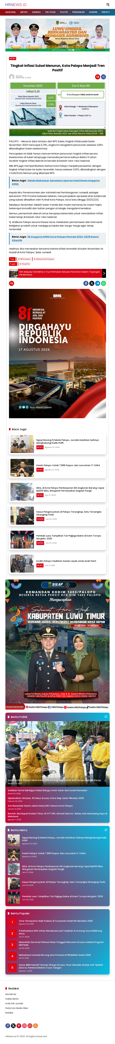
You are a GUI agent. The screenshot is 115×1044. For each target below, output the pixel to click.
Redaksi (19, 76)
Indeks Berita (12, 998)
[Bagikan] (103, 76)
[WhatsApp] (103, 283)
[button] (108, 4)
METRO (12, 58)
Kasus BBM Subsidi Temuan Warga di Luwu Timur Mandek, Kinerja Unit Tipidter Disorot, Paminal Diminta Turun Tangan (61, 966)
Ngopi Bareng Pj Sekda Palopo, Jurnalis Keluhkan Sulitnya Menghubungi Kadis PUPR (67, 442)
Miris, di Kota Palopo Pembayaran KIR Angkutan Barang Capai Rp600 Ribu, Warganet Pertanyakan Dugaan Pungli (70, 489)
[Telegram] (97, 283)
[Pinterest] (18, 1025)
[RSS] (35, 1025)
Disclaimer (10, 994)
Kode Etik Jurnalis (14, 1003)
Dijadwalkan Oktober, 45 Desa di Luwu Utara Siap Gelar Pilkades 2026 (46, 798)
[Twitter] (91, 283)
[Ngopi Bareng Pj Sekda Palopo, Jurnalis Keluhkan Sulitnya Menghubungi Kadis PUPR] (22, 444)
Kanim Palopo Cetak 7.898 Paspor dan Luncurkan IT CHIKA (68, 465)
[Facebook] (85, 283)
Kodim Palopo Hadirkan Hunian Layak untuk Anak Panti (66, 561)
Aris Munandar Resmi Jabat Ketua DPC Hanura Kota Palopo (40, 805)
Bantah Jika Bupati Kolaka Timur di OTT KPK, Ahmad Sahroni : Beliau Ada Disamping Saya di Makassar (57, 815)
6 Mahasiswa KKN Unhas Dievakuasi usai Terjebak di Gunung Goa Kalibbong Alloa (60, 932)
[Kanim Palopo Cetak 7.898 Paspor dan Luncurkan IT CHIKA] (22, 468)
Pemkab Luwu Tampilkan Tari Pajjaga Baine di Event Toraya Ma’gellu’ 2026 (68, 537)
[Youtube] (30, 1025)
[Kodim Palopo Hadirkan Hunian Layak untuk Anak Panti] (22, 564)
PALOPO (26, 264)
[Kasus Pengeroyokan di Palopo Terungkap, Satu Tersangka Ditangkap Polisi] (22, 516)
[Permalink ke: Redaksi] (12, 77)
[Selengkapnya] (106, 716)
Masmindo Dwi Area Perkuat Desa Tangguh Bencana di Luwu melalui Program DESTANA (61, 944)
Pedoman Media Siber (16, 1008)
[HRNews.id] (16, 4)
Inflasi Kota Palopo (45, 259)
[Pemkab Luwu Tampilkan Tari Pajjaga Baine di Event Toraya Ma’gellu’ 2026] (22, 540)
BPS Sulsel (25, 259)
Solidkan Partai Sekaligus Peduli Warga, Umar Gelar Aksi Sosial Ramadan (47, 790)
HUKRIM (40, 519)
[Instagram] (24, 1025)
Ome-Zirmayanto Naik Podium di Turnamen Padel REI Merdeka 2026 (56, 921)
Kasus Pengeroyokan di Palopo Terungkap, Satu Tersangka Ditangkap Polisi (68, 513)
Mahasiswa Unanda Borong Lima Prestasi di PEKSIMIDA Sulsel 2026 (55, 955)
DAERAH (40, 543)
